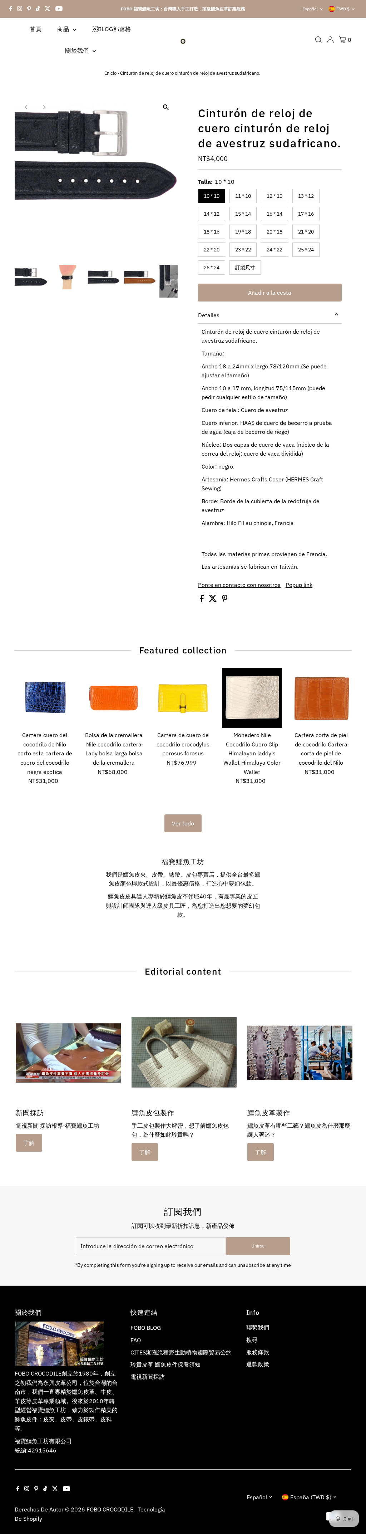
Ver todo (183, 823)
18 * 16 (211, 232)
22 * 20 (211, 249)
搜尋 (252, 1339)
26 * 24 (211, 267)
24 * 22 (274, 249)
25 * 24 (306, 249)
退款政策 (257, 1364)
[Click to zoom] (166, 107)
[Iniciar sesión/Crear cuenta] (330, 39)
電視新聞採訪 (147, 1376)
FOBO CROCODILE (109, 1509)
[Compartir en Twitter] (213, 599)
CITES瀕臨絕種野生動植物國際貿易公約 (181, 1352)
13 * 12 (306, 196)
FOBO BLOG (145, 1327)
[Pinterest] (29, 9)
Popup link (299, 585)
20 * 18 (274, 232)
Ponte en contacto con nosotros (239, 585)
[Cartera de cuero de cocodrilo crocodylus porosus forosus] (183, 698)
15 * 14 (243, 214)
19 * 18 (243, 232)
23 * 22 (243, 249)
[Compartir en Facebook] (202, 599)
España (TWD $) (310, 1497)
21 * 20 (306, 232)
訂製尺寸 (245, 267)
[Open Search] (318, 39)
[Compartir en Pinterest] (225, 599)
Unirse (257, 1246)
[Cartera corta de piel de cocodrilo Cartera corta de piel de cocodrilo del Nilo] (321, 698)
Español (310, 8)
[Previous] (26, 107)
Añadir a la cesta (269, 292)
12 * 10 (274, 196)
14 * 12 (211, 214)
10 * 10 (211, 196)
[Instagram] (19, 9)
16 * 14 (274, 214)
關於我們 (78, 50)
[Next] (44, 107)
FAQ (135, 1340)
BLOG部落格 (111, 29)
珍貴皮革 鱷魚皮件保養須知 (165, 1364)
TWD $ (343, 8)
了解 (29, 1142)
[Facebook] (11, 9)
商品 (64, 29)
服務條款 (257, 1352)
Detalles (208, 315)
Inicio (111, 73)
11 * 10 (243, 196)
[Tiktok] (37, 9)
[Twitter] (47, 9)
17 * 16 (306, 214)
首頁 (36, 29)
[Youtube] (59, 9)
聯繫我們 (257, 1327)
